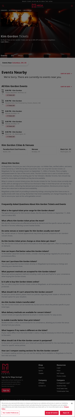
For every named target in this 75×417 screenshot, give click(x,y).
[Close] (72, 403)
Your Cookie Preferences (10, 413)
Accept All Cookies (52, 413)
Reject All (66, 413)
